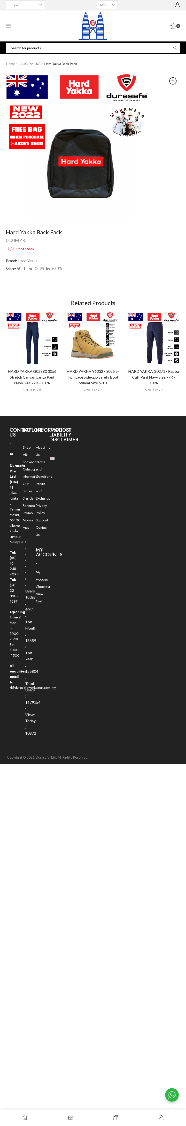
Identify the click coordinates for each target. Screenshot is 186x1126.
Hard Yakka (28, 260)
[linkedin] (48, 269)
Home (10, 64)
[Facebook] (25, 269)
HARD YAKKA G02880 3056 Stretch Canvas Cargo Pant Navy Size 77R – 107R (32, 377)
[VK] (30, 269)
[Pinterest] (36, 269)
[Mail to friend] (42, 269)
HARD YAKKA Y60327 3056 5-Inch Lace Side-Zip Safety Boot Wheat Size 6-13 (93, 377)
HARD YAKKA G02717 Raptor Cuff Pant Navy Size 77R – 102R (154, 377)
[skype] (59, 269)
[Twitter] (19, 269)
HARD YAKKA (30, 64)
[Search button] (175, 48)
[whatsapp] (54, 269)
